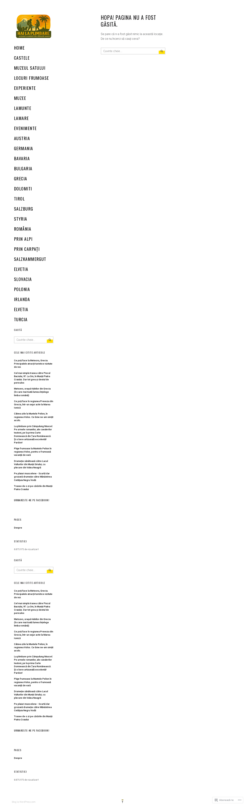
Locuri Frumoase (31, 78)
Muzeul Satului (29, 67)
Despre (18, 527)
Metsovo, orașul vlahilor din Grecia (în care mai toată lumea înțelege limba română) (32, 391)
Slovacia (23, 279)
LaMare (21, 118)
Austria (22, 138)
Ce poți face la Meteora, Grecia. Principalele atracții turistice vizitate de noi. (33, 363)
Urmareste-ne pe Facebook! (31, 500)
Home (19, 47)
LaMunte (22, 108)
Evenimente (25, 128)
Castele (22, 57)
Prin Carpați (27, 249)
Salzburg (23, 208)
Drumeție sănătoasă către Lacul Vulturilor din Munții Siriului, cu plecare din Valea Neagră (31, 464)
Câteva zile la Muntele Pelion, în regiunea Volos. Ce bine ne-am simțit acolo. (33, 416)
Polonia (22, 289)
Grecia (20, 178)
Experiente (25, 88)
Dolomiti (23, 188)
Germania (23, 148)
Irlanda (22, 299)
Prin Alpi (23, 239)
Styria (20, 218)
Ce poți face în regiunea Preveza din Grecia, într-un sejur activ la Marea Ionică (33, 404)
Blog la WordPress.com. (24, 802)
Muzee (20, 98)
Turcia (21, 319)
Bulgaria (23, 168)
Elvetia (21, 269)
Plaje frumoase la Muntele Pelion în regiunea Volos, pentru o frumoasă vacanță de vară (32, 451)
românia (22, 228)
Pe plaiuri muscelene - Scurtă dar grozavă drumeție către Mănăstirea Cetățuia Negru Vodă (33, 476)
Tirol (19, 198)
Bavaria (22, 158)
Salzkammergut (30, 259)
